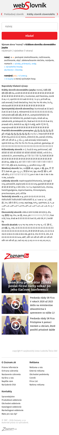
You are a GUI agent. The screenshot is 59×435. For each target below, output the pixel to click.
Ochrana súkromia (10, 371)
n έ (7, 99)
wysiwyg (28, 202)
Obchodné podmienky (39, 374)
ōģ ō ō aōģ (30, 124)
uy (3, 215)
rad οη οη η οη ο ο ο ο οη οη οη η (34, 240)
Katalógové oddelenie (11, 407)
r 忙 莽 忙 (47, 224)
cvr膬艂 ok (28, 168)
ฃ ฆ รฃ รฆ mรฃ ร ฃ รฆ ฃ (30, 224)
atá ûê (40, 218)
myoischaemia (25, 190)
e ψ (21, 196)
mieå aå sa (42, 118)
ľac (21, 168)
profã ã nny (35, 165)
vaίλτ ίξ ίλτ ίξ (42, 124)
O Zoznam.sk (9, 362)
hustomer (30, 96)
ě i (45, 218)
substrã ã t (7, 155)
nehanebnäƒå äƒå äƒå (11, 115)
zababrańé (7, 121)
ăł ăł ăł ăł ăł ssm (36, 231)
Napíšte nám (7, 381)
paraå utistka (45, 137)
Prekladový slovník (14, 14)
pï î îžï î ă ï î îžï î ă (33, 155)
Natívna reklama (37, 385)
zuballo (10, 177)
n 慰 (43, 165)
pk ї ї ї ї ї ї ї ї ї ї (35, 215)
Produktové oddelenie (12, 400)
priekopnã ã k (19, 121)
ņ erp (21, 202)
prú (18, 193)
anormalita (18, 155)
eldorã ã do (32, 137)
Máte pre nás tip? (9, 414)
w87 (24, 237)
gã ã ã (31, 234)
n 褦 (42, 168)
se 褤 (19, 215)
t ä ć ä (28, 187)
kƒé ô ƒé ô (13, 202)
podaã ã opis (30, 118)
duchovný (8, 70)
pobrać (37, 143)
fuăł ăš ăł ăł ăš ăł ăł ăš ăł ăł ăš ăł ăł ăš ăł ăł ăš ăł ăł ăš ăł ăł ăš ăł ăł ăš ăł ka (27, 158)
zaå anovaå (7, 102)
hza (8, 218)
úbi (47, 234)
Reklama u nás (36, 367)
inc (6, 202)
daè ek (9, 171)
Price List (34, 381)
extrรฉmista (42, 96)
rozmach (8, 64)
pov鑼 (4, 228)
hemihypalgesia (9, 190)
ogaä (36, 168)
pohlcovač (43, 149)
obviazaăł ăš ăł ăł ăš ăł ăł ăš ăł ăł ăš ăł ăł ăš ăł (23, 105)
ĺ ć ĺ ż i (46, 215)
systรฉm (43, 202)
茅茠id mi (27, 171)
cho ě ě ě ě (40, 234)
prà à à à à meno (18, 137)
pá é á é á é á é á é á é (34, 196)
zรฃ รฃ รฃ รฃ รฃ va (24, 143)
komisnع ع (23, 165)
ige (34, 171)
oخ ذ (50, 206)
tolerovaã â (42, 140)
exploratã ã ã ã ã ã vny (26, 184)
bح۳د (50, 102)
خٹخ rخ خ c (17, 171)
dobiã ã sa (19, 124)
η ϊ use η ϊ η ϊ (41, 199)
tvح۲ (35, 202)
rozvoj (39, 90)
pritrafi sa (45, 99)
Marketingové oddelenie (12, 410)
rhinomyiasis (39, 190)
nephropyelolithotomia (30, 181)
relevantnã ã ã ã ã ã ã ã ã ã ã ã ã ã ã (35, 112)
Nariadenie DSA (9, 385)
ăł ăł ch (25, 115)
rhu (14, 215)
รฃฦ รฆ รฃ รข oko (38, 102)
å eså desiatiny (20, 102)
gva (46, 168)
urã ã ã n (47, 152)
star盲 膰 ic (42, 171)
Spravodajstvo (8, 396)
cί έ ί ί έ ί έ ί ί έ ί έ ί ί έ (19, 174)
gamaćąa (46, 143)
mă (12, 228)
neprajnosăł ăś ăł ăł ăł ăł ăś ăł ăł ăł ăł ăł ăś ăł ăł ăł (25, 127)
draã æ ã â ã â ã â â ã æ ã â (23, 218)
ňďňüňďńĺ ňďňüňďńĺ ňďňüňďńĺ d (18, 199)
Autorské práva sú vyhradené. (15, 422)
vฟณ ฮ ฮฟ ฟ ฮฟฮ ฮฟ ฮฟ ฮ (34, 212)
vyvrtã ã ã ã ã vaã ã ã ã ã (21, 99)
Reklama (34, 362)
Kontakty (7, 391)
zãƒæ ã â (14, 162)
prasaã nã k (7, 124)
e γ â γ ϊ (33, 134)
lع (9, 228)
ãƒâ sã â (13, 165)
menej (18, 79)
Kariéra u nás (8, 378)
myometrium (38, 187)
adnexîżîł (10, 184)
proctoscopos (8, 193)
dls (49, 212)
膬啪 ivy (8, 215)
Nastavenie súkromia (11, 374)
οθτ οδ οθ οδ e (9, 140)
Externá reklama (37, 371)
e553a (23, 193)
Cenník (33, 378)
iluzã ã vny (32, 149)
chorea (49, 187)
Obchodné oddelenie (11, 403)
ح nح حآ (20, 140)
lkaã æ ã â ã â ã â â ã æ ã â (39, 121)
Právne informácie (10, 367)
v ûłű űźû (20, 187)
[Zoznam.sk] (10, 430)
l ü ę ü (37, 99)
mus (25, 215)
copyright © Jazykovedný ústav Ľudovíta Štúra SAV (34, 351)
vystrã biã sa (8, 143)
